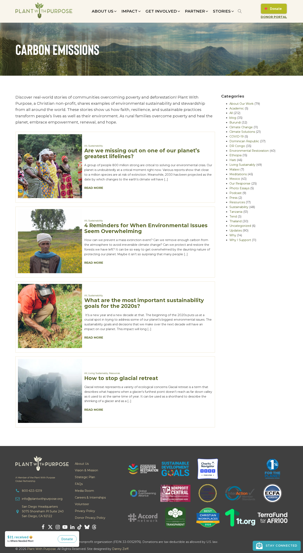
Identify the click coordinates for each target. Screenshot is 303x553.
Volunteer (82, 504)
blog (232, 118)
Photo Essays (239, 188)
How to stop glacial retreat (121, 378)
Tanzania (235, 212)
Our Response (239, 183)
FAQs (79, 484)
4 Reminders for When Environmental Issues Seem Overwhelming (146, 228)
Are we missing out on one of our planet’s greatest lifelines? (142, 153)
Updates (235, 230)
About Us (82, 464)
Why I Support (240, 240)
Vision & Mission (86, 470)
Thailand (235, 221)
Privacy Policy (85, 511)
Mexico (234, 179)
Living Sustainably (98, 373)
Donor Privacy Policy (90, 518)
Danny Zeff (120, 549)
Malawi (234, 169)
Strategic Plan (85, 477)
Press (233, 198)
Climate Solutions (242, 132)
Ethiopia (235, 155)
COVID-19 (236, 136)
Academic (236, 108)
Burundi (235, 122)
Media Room (84, 491)
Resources (114, 373)
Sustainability (95, 146)
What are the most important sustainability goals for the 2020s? (144, 303)
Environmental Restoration (249, 151)
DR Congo (237, 146)
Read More (93, 188)
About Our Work (241, 104)
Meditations (238, 174)
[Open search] (240, 11)
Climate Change (241, 127)
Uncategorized (240, 226)
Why (232, 235)
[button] (104, 11)
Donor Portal (274, 17)
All (85, 146)
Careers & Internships (90, 497)
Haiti (232, 160)
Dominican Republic (244, 141)
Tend (233, 216)
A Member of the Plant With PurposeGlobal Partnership (35, 479)
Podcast (235, 193)
